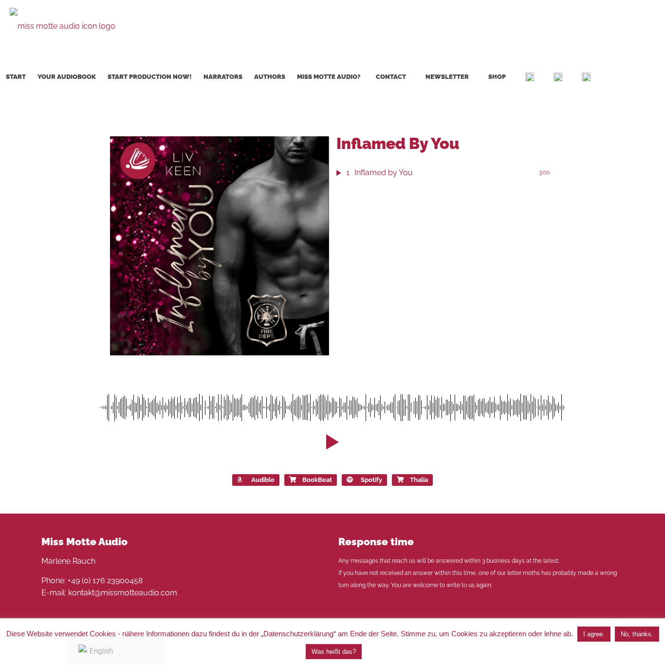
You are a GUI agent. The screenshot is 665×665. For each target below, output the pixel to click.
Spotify (371, 479)
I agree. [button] (594, 634)
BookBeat (317, 479)
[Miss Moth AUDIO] (62, 25)
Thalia (419, 479)
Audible (263, 479)
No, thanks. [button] (637, 634)
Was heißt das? (334, 651)
